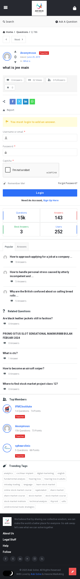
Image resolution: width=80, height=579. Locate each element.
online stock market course (17, 490)
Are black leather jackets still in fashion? (28, 318)
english (61, 473)
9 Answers (20, 262)
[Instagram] (34, 559)
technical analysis (38, 501)
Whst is (26, 61)
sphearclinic (22, 445)
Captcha (8, 160)
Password (9, 146)
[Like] (15, 51)
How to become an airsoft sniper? (23, 368)
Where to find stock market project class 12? (30, 383)
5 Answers (20, 281)
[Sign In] (74, 8)
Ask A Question (68, 21)
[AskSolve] (40, 8)
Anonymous (22, 426)
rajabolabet (41, 490)
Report (10, 110)
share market (57, 490)
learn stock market (45, 484)
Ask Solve (36, 574)
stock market (35, 495)
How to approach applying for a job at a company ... (41, 256)
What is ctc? (10, 353)
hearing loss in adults (54, 478)
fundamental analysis (14, 478)
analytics (8, 473)
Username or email (14, 131)
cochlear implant (24, 473)
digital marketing (45, 473)
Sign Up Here (51, 200)
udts (64, 501)
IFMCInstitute (23, 406)
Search (10, 21)
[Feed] (42, 559)
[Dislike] (15, 62)
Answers (21, 246)
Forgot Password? (67, 183)
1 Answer (13, 358)
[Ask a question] (72, 571)
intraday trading (12, 484)
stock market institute (15, 501)
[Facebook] (5, 559)
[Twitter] (13, 559)
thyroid (54, 501)
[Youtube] (27, 559)
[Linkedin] (20, 559)
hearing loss (35, 478)
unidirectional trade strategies (19, 506)
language (28, 484)
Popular (9, 246)
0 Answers (13, 323)
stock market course (55, 495)
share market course (14, 495)
